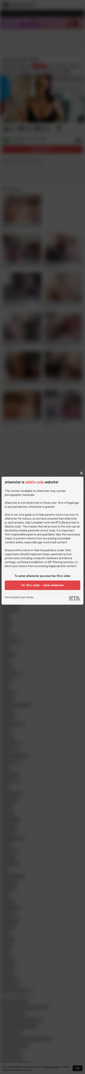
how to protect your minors (19, 597)
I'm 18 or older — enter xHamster (42, 585)
